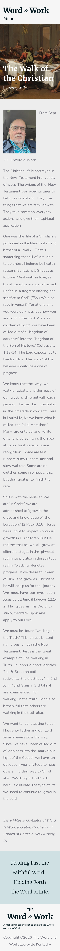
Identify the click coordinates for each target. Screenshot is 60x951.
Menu (9, 18)
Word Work (26, 10)
